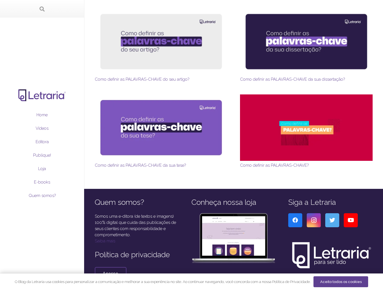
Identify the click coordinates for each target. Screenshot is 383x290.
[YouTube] (351, 220)
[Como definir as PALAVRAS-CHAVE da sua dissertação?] (306, 11)
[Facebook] (295, 220)
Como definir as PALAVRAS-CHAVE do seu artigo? (142, 79)
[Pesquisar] (42, 9)
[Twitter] (332, 220)
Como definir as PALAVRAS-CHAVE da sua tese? (140, 165)
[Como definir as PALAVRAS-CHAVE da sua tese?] (161, 97)
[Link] (42, 95)
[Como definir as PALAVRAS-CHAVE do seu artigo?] (161, 11)
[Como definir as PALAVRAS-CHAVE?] (306, 97)
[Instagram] (314, 220)
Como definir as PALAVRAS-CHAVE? (274, 165)
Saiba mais (105, 240)
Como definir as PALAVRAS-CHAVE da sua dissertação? (292, 79)
